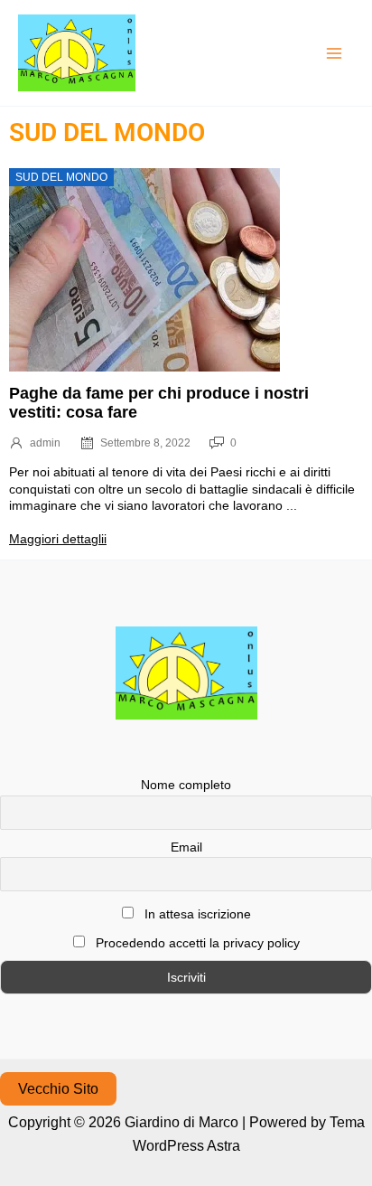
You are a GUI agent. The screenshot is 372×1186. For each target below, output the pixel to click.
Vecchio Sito (58, 1089)
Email (186, 847)
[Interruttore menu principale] (334, 53)
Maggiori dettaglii (58, 539)
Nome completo (186, 784)
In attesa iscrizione (196, 914)
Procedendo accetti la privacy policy (196, 943)
